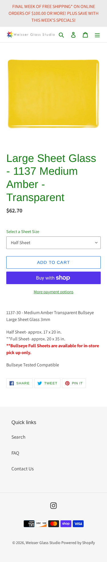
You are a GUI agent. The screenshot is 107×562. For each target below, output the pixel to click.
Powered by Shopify (78, 542)
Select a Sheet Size (22, 231)
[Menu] (97, 34)
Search (18, 437)
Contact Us (22, 468)
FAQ (15, 453)
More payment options (53, 291)
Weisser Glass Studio (43, 542)
